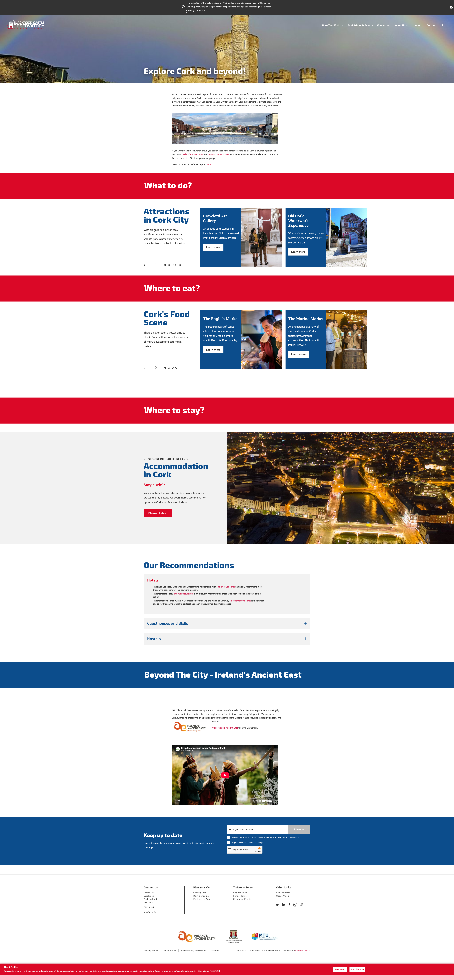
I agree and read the (247, 842)
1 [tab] (165, 265)
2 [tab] (169, 265)
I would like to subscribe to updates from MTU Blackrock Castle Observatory (265, 837)
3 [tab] (173, 265)
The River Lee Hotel (225, 587)
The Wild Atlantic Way (218, 154)
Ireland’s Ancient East (193, 154)
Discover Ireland (157, 513)
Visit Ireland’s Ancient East (225, 728)
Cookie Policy (214, 971)
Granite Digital (302, 950)
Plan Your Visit (331, 25)
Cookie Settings (340, 969)
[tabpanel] (243, 237)
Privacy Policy (256, 842)
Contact (432, 25)
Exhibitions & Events (360, 25)
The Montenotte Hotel (240, 601)
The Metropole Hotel (184, 594)
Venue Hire (400, 25)
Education (383, 25)
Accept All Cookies (357, 969)
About (419, 25)
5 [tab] (180, 265)
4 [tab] (176, 265)
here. (208, 165)
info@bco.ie (150, 912)
